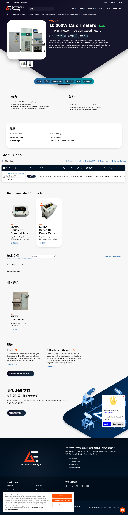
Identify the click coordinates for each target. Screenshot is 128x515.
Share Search (105, 161)
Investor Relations (42, 490)
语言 (105, 2)
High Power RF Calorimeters (68, 14)
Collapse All (116, 256)
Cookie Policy (34, 507)
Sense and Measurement (31, 14)
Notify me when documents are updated (20, 258)
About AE (10, 486)
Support (87, 81)
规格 (46, 81)
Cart (120, 2)
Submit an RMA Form (19, 374)
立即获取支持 (15, 413)
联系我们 (21, 173)
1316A (8, 173)
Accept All (62, 495)
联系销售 (71, 36)
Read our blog (108, 412)
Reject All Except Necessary (62, 500)
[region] (38, 502)
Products (16, 14)
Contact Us (10, 490)
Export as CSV (90, 161)
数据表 (82, 36)
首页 (8, 14)
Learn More (11, 364)
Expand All (107, 256)
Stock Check (57, 36)
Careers (39, 486)
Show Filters (9, 161)
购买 (31, 176)
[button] (122, 510)
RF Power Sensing (49, 14)
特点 (39, 81)
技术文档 (69, 81)
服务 (78, 81)
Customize (62, 505)
